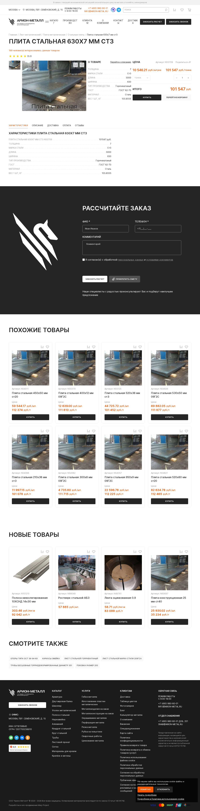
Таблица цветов (128, 701)
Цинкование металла (93, 740)
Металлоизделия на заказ (95, 709)
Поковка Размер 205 (87, 665)
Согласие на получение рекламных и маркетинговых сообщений (135, 787)
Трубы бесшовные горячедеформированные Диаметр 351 (41, 665)
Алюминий (57, 724)
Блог (122, 710)
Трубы (55, 737)
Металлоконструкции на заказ (98, 713)
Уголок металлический (64, 710)
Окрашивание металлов (94, 718)
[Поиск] (166, 10)
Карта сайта (126, 733)
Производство (70, 21)
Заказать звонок (178, 21)
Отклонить (163, 789)
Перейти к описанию (120, 62)
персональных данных (130, 259)
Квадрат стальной (61, 728)
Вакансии (125, 724)
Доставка (133, 21)
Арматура (57, 696)
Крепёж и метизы (61, 755)
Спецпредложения (130, 728)
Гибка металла (89, 696)
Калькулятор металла (131, 715)
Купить (30, 417)
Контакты (118, 21)
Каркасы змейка (51, 658)
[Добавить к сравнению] (75, 65)
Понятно (145, 789)
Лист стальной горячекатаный (81, 658)
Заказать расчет (152, 21)
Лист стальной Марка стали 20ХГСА (122, 658)
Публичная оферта (130, 780)
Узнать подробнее (147, 795)
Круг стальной (59, 733)
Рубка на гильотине (92, 731)
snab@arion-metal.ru (170, 724)
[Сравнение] (174, 10)
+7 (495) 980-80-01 (98, 8)
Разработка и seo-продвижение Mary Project (29, 805)
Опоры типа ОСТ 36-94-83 (24, 658)
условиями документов (159, 259)
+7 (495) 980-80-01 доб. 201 (173, 721)
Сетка (55, 746)
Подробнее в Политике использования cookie (160, 799)
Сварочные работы (92, 736)
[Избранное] (182, 10)
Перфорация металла (93, 722)
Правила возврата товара (133, 745)
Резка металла (89, 727)
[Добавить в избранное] (82, 65)
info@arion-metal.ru (96, 11)
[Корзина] (189, 10)
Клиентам (87, 21)
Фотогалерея (127, 706)
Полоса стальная (61, 715)
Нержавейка (58, 719)
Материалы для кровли (64, 751)
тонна (137, 78)
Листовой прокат (61, 742)
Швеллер (56, 706)
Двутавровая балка (62, 701)
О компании (103, 21)
